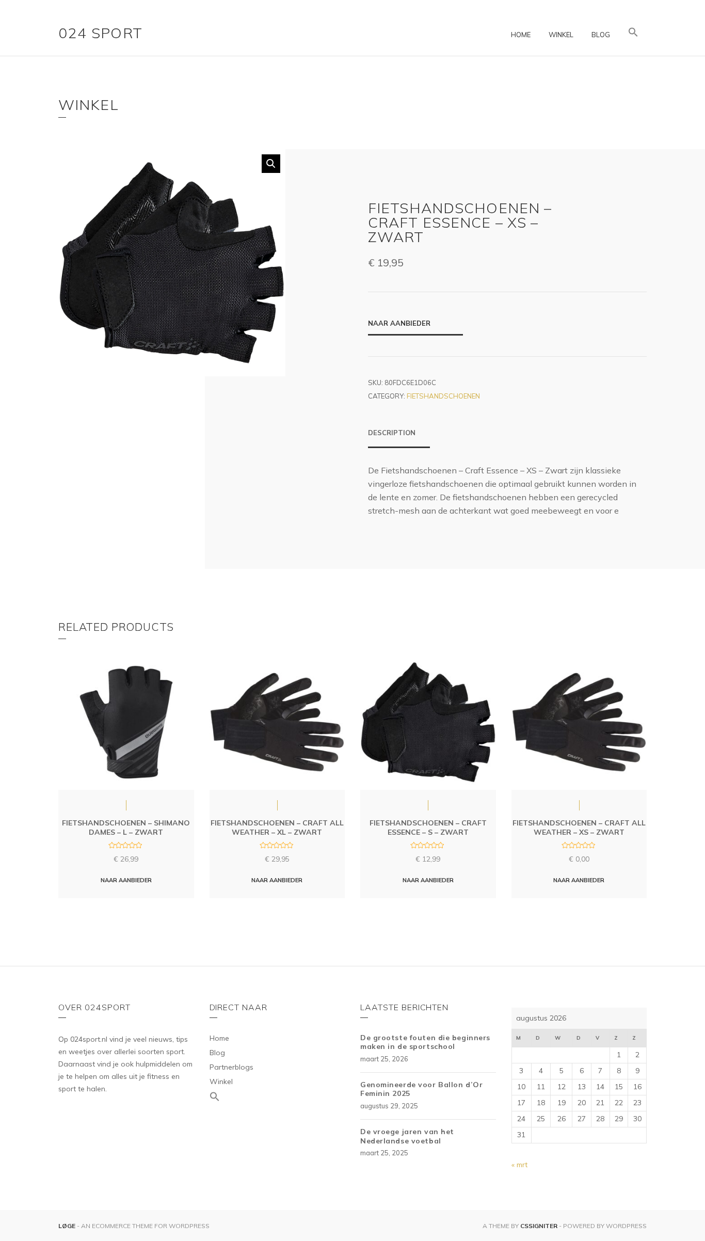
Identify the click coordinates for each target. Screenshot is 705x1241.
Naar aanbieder (399, 323)
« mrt (519, 1164)
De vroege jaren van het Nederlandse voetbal (407, 1136)
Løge (67, 1226)
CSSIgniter (538, 1226)
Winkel (561, 34)
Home (521, 34)
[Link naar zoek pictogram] (633, 32)
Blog (600, 34)
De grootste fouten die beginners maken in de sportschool (425, 1042)
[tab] (399, 437)
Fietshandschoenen (443, 396)
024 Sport (100, 33)
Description (391, 432)
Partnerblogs (231, 1067)
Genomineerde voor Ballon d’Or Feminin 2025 (421, 1089)
